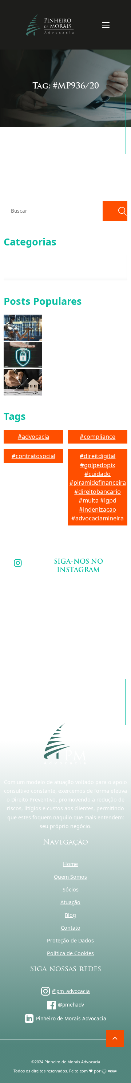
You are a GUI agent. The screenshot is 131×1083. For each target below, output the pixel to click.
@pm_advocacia (71, 991)
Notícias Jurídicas (31, 271)
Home (70, 864)
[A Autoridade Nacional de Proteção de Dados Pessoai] (94, 599)
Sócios (71, 889)
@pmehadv (71, 1004)
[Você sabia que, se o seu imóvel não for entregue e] (94, 634)
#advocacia (33, 437)
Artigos (20, 258)
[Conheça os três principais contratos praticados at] (36, 634)
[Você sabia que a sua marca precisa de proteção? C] (36, 599)
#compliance (97, 437)
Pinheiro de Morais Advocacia (71, 1018)
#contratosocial (33, 456)
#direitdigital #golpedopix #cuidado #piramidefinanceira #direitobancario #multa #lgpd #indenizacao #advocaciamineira (98, 487)
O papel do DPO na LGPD (72, 355)
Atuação (70, 902)
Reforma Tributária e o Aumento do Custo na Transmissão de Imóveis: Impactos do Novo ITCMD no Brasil (83, 382)
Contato (70, 927)
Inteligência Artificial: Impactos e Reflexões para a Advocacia (80, 327)
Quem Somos (70, 876)
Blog (70, 914)
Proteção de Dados (70, 940)
